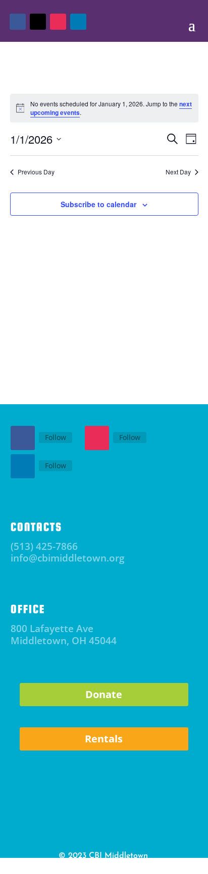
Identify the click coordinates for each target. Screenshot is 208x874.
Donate (103, 694)
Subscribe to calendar (98, 204)
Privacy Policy (72, 866)
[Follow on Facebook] (23, 438)
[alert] (104, 108)
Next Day (178, 172)
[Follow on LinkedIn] (23, 466)
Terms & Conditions (126, 866)
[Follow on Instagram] (97, 438)
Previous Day (36, 172)
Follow (55, 437)
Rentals (104, 738)
